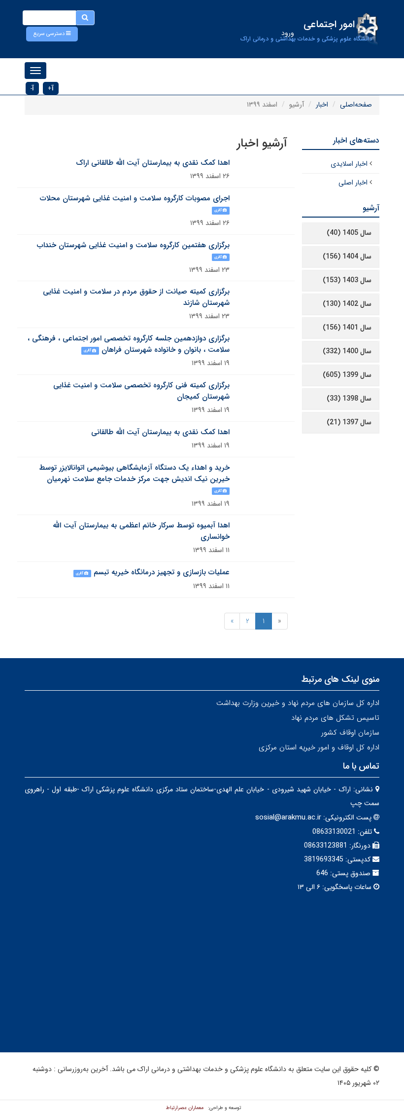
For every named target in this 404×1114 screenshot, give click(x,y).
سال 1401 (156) (347, 327)
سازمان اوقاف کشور (350, 733)
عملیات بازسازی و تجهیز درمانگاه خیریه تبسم (162, 572)
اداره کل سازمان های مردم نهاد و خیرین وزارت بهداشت (297, 703)
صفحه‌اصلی (356, 104)
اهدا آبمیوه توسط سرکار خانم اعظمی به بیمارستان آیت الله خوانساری (141, 531)
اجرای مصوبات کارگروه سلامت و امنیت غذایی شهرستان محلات (135, 198)
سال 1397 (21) (349, 422)
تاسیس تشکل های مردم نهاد (335, 718)
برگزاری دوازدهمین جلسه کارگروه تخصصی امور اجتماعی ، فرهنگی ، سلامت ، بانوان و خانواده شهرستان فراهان (129, 344)
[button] (52, 34)
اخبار (322, 104)
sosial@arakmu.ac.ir (288, 817)
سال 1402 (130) (347, 303)
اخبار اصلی (353, 182)
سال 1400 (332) (347, 351)
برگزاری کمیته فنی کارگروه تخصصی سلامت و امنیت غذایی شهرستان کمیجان (141, 391)
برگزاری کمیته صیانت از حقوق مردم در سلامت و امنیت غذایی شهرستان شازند (136, 297)
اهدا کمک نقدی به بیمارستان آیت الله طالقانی (160, 432)
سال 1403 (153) (347, 280)
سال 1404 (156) (347, 256)
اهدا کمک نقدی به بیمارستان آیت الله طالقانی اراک (153, 163)
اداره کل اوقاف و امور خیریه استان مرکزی (319, 747)
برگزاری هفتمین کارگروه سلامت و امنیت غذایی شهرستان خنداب (133, 245)
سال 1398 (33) (349, 398)
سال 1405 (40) (349, 232)
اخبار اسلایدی (349, 163)
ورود (287, 33)
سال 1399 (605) (347, 375)
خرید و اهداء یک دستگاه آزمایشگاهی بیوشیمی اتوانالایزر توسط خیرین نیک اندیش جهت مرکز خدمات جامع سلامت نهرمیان (134, 473)
